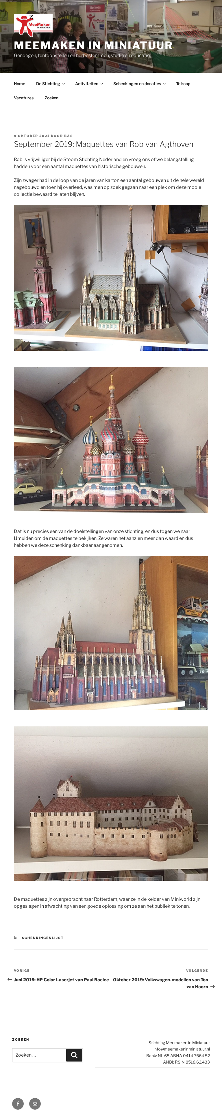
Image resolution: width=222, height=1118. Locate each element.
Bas (68, 136)
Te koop (183, 83)
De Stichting (48, 83)
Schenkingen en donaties (137, 83)
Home (19, 83)
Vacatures (24, 97)
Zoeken (51, 97)
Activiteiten (86, 83)
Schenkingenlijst (43, 938)
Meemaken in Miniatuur (93, 45)
